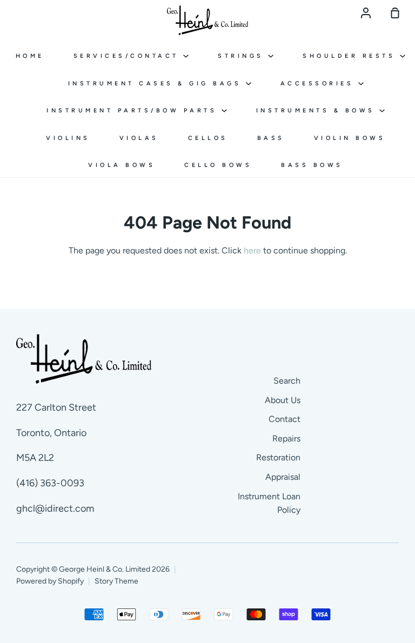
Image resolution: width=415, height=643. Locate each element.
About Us (282, 400)
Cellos (208, 138)
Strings (243, 55)
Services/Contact (128, 55)
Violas (139, 138)
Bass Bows (312, 165)
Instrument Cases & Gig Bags (157, 83)
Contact (284, 419)
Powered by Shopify (50, 581)
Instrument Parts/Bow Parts (134, 110)
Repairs (286, 438)
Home (30, 55)
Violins (68, 138)
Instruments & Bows (318, 110)
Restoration (278, 457)
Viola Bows (121, 165)
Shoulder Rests (351, 55)
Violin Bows (350, 138)
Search (286, 381)
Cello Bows (218, 165)
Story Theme (116, 581)
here (252, 250)
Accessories (319, 83)
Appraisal (282, 477)
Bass (271, 138)
